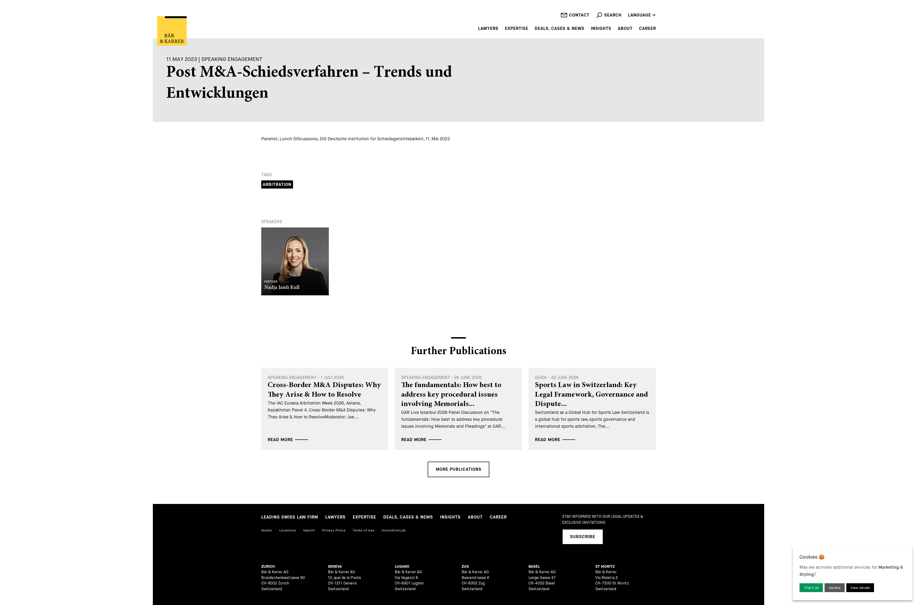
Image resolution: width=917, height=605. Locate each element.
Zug (465, 566)
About (625, 29)
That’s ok (811, 588)
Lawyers (488, 29)
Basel (534, 566)
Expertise (516, 29)
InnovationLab (394, 530)
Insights (601, 29)
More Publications (458, 469)
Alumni (266, 530)
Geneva (335, 566)
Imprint (309, 530)
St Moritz (605, 566)
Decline (835, 588)
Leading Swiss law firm (289, 517)
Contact (579, 15)
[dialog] (852, 573)
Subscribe (582, 536)
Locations (287, 530)
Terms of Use (364, 530)
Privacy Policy (334, 530)
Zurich (268, 566)
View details (860, 588)
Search (613, 15)
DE (631, 8)
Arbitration (277, 184)
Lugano (402, 566)
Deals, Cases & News (559, 29)
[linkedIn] (613, 537)
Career (647, 29)
